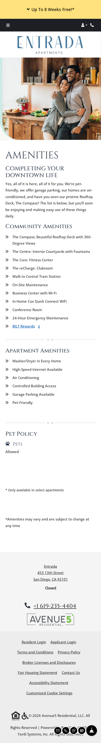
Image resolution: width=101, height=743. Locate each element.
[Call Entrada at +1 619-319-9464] (92, 25)
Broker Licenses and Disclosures (49, 662)
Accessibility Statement (48, 682)
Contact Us (71, 672)
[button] (50, 9)
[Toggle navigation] (8, 25)
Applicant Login (63, 641)
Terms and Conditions (35, 651)
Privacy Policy (69, 651)
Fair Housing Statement (37, 672)
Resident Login (34, 641)
